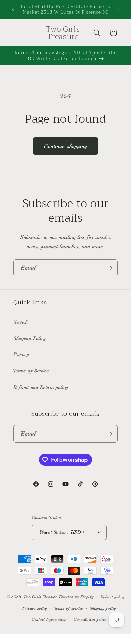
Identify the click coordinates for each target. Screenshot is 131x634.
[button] (15, 32)
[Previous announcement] (13, 9)
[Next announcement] (118, 9)
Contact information (49, 619)
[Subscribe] (109, 268)
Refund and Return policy (40, 387)
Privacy (21, 354)
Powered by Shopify (76, 597)
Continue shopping (65, 146)
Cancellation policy (90, 619)
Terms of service (68, 608)
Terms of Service (31, 370)
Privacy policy (34, 608)
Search (20, 322)
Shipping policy (103, 608)
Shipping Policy (29, 338)
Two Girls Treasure (41, 597)
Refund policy (112, 597)
